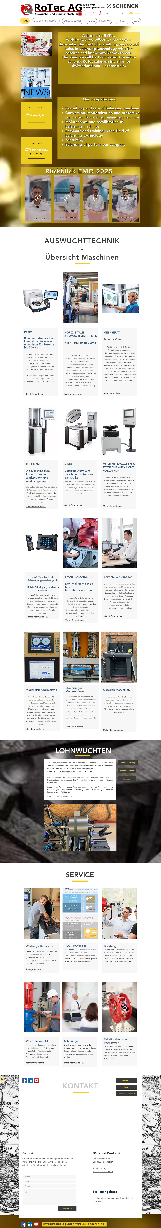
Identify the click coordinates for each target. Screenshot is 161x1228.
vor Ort (97, 787)
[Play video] (38, 198)
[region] (36, 44)
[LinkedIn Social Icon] (30, 1080)
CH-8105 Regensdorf (103, 1161)
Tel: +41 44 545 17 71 (103, 1171)
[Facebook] (24, 1080)
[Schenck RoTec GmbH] (36, 1080)
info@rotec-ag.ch (101, 1168)
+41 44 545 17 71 (82, 772)
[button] (80, 827)
